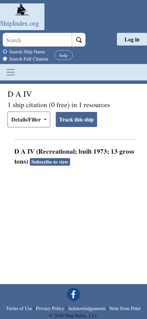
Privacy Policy (50, 308)
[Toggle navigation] (10, 72)
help (63, 55)
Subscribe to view (49, 161)
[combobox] (37, 40)
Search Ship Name (27, 51)
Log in (131, 39)
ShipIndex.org (19, 23)
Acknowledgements (87, 308)
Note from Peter (125, 308)
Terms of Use (19, 308)
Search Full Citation (28, 58)
